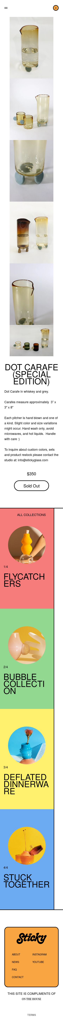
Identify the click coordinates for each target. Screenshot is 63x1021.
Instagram (39, 954)
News (15, 962)
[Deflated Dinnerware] (27, 745)
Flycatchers (24, 580)
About (16, 954)
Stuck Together (27, 880)
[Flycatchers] (27, 545)
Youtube (38, 962)
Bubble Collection (24, 683)
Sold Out (31, 486)
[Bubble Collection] (27, 645)
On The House (31, 999)
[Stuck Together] (27, 846)
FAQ (14, 969)
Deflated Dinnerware (26, 783)
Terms (31, 1015)
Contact (18, 977)
